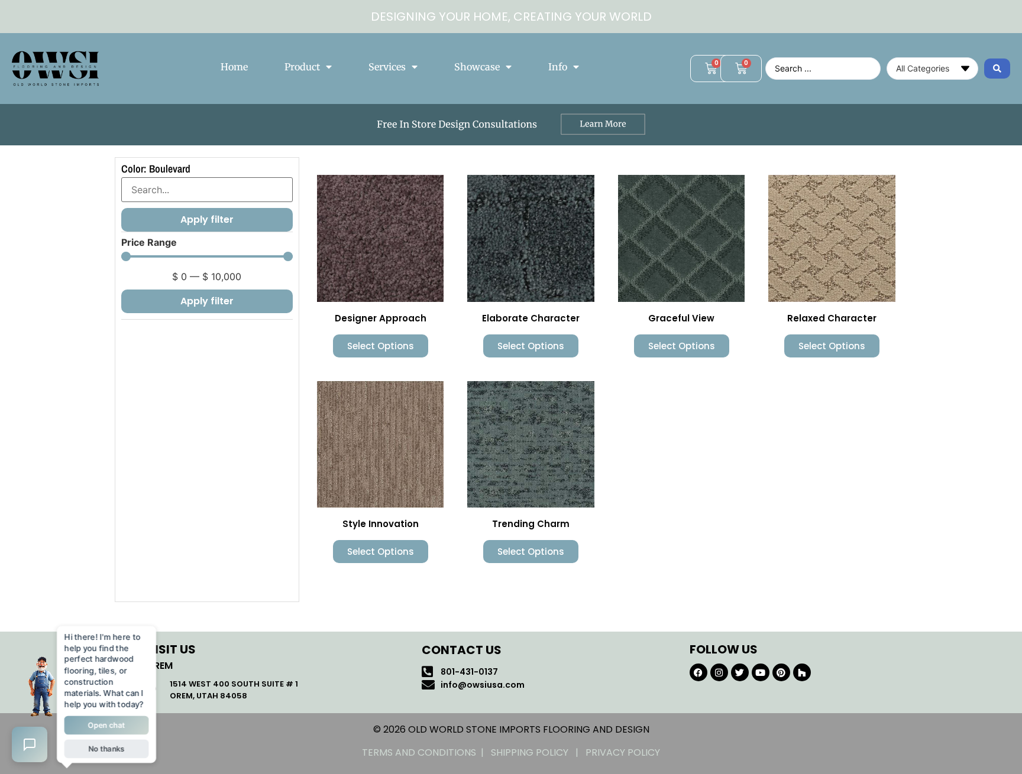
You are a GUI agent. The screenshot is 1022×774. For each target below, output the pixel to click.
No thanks (106, 746)
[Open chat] (29, 744)
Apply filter (207, 301)
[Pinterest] (781, 672)
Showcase (477, 67)
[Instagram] (719, 672)
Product (302, 67)
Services (387, 67)
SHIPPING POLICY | (538, 752)
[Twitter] (740, 672)
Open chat (107, 724)
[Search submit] (997, 68)
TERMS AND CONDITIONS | (426, 752)
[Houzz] (802, 672)
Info (557, 67)
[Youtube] (760, 672)
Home (234, 67)
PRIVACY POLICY (623, 752)
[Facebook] (698, 672)
